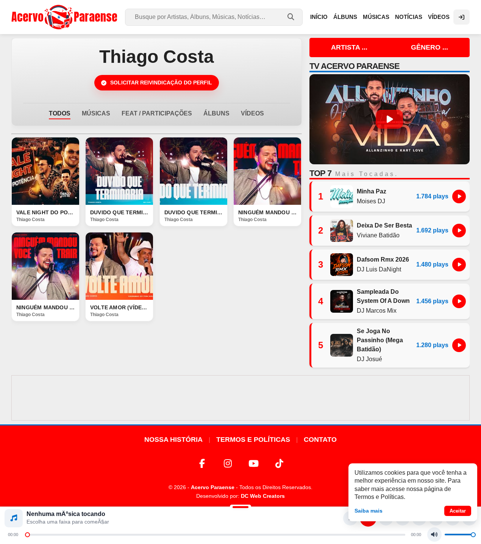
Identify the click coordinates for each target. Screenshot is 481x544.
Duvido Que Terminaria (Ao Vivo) (193, 212)
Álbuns (345, 17)
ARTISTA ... (349, 47)
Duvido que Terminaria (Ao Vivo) (119, 212)
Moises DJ (371, 201)
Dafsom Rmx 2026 (383, 259)
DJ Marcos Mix (377, 310)
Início (319, 17)
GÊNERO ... (429, 47)
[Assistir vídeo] (45, 171)
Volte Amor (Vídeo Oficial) (119, 307)
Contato (320, 439)
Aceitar (458, 511)
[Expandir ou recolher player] (240, 508)
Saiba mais (369, 511)
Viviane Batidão (378, 235)
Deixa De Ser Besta (384, 225)
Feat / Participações (157, 113)
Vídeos (439, 17)
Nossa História (173, 439)
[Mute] (434, 534)
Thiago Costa (30, 219)
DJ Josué (369, 359)
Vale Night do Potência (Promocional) (45, 212)
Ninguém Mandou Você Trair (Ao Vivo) (267, 212)
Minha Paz (371, 191)
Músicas (376, 17)
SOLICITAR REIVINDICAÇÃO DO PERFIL (161, 82)
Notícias (408, 17)
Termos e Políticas (253, 439)
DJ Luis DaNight (379, 269)
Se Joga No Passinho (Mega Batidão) (380, 340)
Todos (59, 113)
